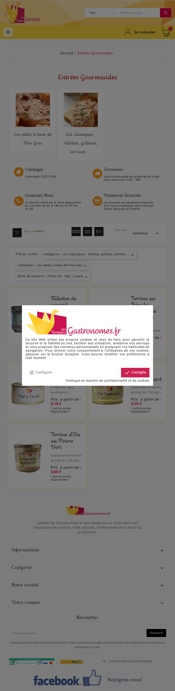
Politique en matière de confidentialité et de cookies (107, 380)
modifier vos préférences (125, 354)
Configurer (40, 372)
